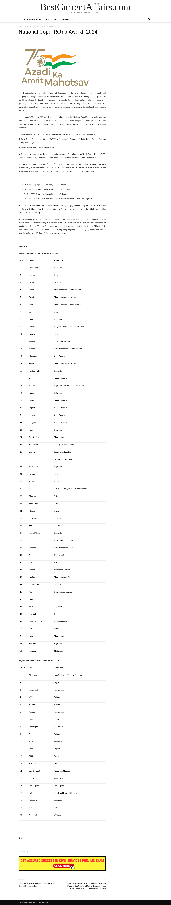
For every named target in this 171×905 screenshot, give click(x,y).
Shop (48, 19)
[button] (149, 19)
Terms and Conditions (31, 19)
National (28, 26)
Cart (56, 19)
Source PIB (24, 851)
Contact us (67, 19)
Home (21, 26)
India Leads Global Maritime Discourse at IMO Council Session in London (37, 884)
